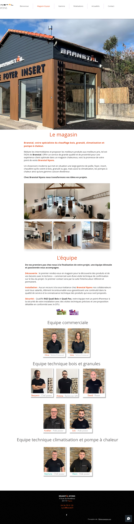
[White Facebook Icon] (67, 515)
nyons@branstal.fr (67, 508)
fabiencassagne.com (105, 519)
